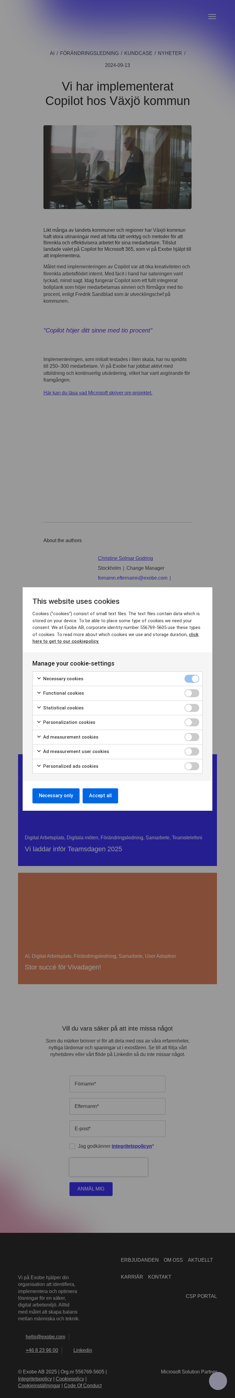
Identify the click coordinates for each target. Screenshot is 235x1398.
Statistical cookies (63, 708)
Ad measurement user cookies (75, 751)
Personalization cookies (68, 722)
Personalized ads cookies (70, 766)
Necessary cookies (62, 679)
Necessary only (56, 795)
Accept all (100, 795)
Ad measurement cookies (70, 737)
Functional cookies (63, 693)
